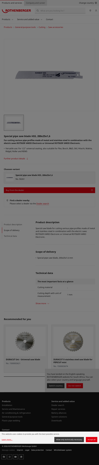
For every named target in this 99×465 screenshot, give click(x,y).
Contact (49, 450)
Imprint (20, 450)
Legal (27, 450)
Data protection (37, 450)
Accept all (91, 439)
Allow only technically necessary (69, 439)
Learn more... (7, 439)
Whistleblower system (63, 450)
